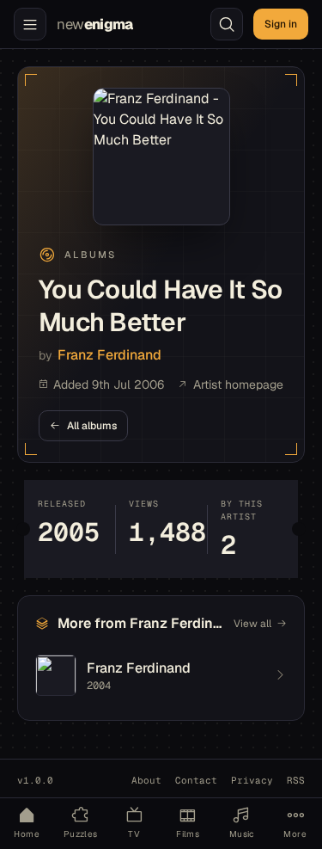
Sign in (280, 24)
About (146, 780)
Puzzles (81, 834)
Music (241, 834)
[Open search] (226, 24)
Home (26, 834)
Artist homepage (238, 384)
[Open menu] (30, 24)
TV (134, 834)
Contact (196, 780)
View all (252, 624)
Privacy (252, 780)
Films (187, 834)
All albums (92, 426)
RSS (296, 780)
